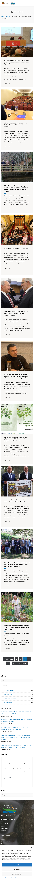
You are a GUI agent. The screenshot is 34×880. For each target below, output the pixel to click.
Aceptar (17, 864)
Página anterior (9, 659)
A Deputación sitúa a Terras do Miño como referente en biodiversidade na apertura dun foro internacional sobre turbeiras (16, 737)
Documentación (5, 844)
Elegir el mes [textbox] (5, 795)
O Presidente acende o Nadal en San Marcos (16, 248)
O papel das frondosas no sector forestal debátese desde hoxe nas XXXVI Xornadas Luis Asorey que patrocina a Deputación (16, 376)
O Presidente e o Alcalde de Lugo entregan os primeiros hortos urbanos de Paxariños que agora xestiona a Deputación (17, 564)
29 (13, 663)
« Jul (4, 784)
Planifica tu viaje (5, 828)
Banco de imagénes (6, 841)
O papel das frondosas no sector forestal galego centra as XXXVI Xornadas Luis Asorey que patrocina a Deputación (16, 439)
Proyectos (4, 830)
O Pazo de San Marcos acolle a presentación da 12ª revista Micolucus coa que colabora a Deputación (16, 62)
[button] (31, 847)
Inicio (2, 16)
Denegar (17, 869)
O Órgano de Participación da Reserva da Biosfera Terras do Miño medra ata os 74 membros (15, 124)
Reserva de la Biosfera (10, 698)
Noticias (8, 16)
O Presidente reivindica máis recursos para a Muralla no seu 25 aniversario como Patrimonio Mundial (16, 313)
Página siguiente (22, 663)
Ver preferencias (17, 874)
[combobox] (17, 795)
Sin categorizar (8, 702)
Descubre (3, 826)
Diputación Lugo (8, 694)
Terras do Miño (5, 824)
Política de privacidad (19, 877)
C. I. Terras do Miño (9, 690)
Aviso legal (27, 877)
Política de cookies (8, 877)
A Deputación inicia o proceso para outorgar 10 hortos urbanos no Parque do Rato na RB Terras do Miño (16, 627)
